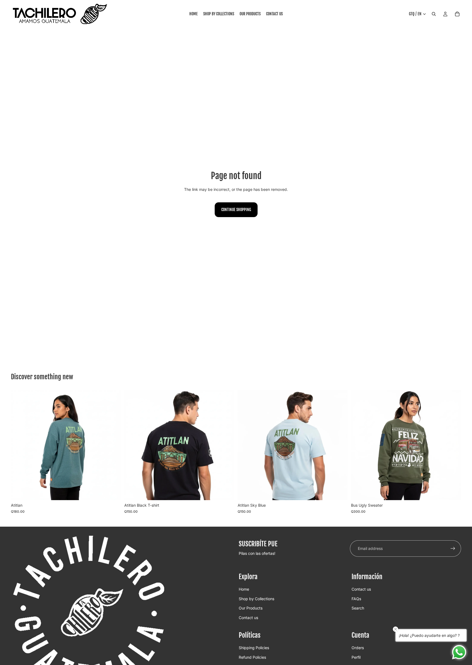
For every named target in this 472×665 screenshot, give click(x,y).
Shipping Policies (254, 647)
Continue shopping (236, 209)
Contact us (248, 617)
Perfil (356, 657)
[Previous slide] (19, 445)
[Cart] (457, 14)
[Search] (434, 14)
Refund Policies (252, 657)
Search (358, 608)
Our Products (250, 608)
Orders (358, 647)
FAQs (356, 598)
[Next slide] (113, 445)
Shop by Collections (256, 598)
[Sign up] (453, 548)
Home (244, 589)
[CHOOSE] (112, 492)
